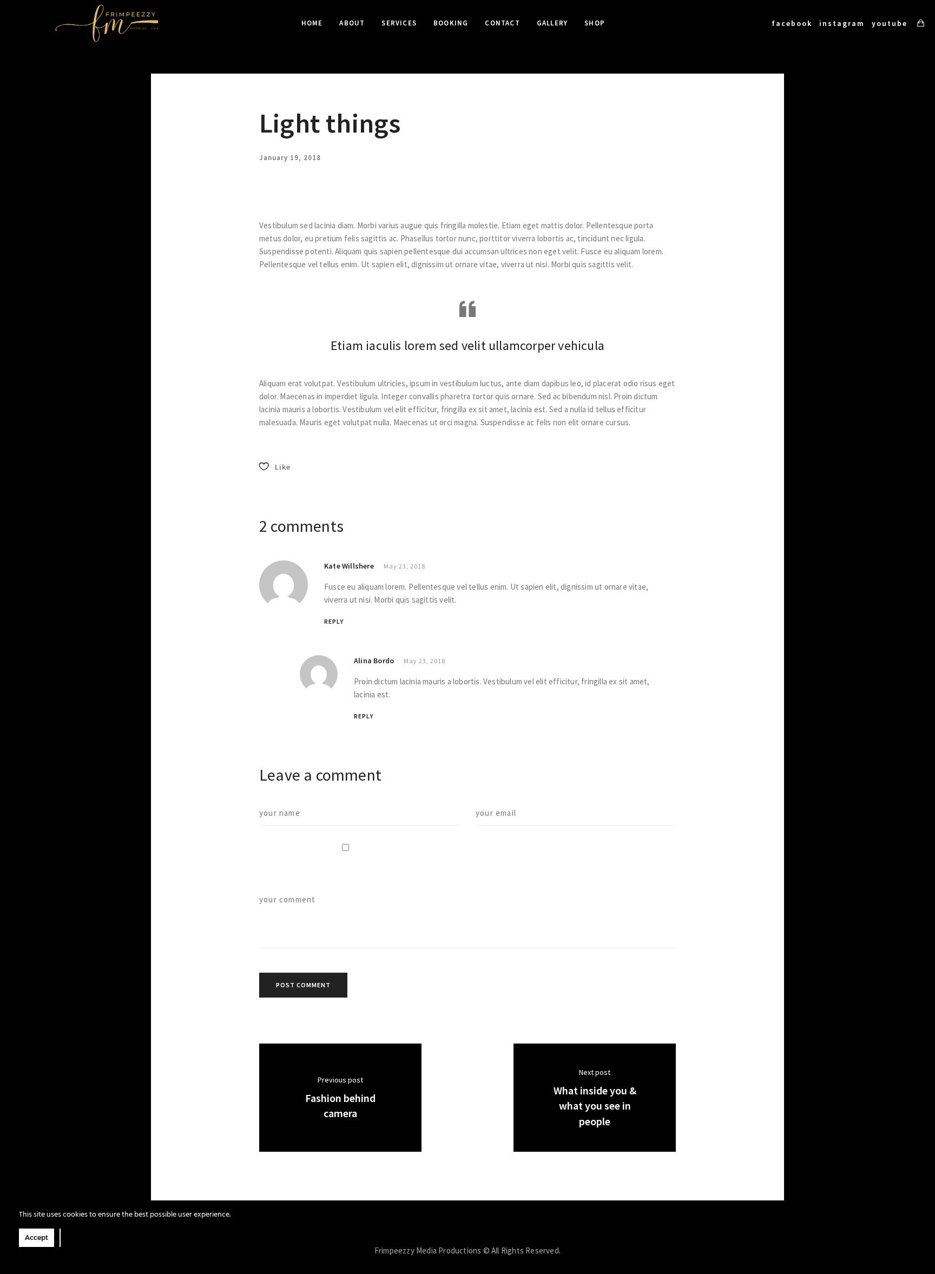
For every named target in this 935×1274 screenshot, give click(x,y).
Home (312, 23)
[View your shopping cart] (920, 23)
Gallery (552, 23)
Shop (594, 23)
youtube (889, 23)
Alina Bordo (374, 660)
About (352, 23)
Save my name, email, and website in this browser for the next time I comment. (435, 874)
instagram (842, 23)
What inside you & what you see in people (595, 1106)
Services (399, 23)
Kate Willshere (349, 566)
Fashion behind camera (340, 1105)
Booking (450, 23)
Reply (334, 621)
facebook (792, 23)
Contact (502, 23)
